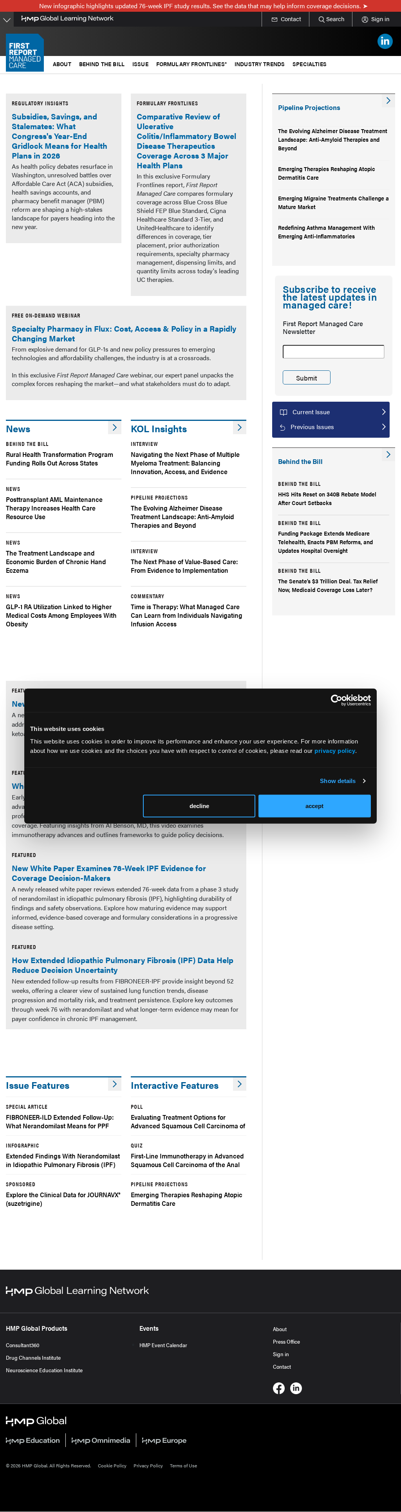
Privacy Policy (148, 1465)
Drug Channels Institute (33, 1357)
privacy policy (334, 750)
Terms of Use (183, 1465)
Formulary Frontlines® (191, 64)
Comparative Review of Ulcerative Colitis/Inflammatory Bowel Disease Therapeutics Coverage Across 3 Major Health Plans (186, 140)
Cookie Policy (112, 1465)
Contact (282, 1366)
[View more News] (114, 427)
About (280, 1329)
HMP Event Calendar (163, 1345)
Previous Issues (312, 426)
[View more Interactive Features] (239, 1084)
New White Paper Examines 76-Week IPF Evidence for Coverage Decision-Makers (109, 872)
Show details (338, 781)
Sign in (281, 1354)
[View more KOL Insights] (239, 427)
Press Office (286, 1341)
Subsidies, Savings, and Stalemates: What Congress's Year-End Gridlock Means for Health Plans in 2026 (59, 135)
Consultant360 (23, 1345)
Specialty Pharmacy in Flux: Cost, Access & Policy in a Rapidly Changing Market (124, 333)
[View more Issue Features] (114, 1084)
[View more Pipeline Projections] (388, 100)
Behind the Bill (102, 64)
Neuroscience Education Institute (44, 1370)
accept (314, 805)
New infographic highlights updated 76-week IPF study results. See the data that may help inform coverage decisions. (200, 5)
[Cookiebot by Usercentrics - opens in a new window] (336, 700)
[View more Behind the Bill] (388, 454)
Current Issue (311, 411)
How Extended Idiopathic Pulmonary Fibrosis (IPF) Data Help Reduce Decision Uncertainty (122, 964)
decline (199, 805)
